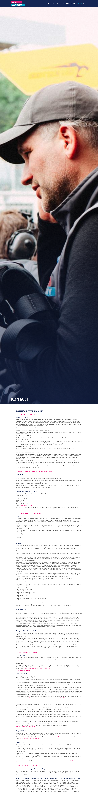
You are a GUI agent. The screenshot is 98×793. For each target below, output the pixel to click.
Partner (73, 3)
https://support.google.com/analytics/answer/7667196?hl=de (37, 668)
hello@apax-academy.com (25, 505)
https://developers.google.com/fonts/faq (53, 736)
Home (47, 3)
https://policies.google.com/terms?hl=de (57, 697)
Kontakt (80, 3)
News (53, 3)
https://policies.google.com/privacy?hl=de (36, 697)
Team (58, 3)
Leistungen (66, 3)
